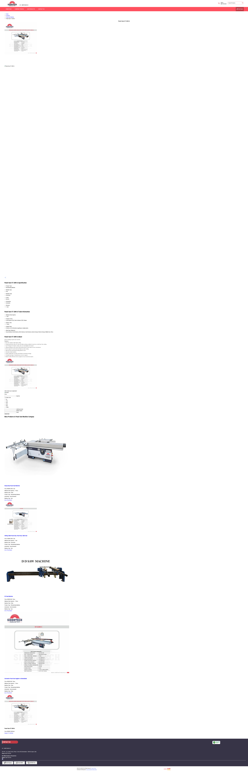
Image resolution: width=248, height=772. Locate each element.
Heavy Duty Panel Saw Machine (12, 485)
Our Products (31, 9)
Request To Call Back (9, 733)
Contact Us (41, 9)
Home (7, 14)
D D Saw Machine (9, 596)
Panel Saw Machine (10, 17)
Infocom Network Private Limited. (91, 769)
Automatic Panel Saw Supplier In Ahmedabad (16, 678)
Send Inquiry (240, 9)
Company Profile (19, 9)
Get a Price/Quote (8, 500)
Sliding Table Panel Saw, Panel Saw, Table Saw (16, 535)
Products (8, 15)
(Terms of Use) (93, 768)
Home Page (8, 9)
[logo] (12, 6)
